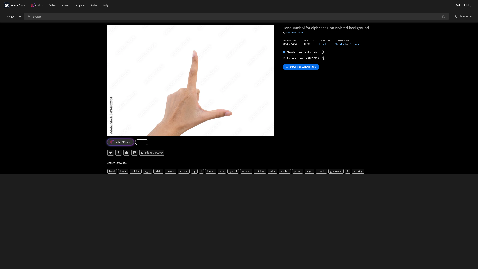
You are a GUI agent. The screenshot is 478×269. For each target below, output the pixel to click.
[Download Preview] (118, 153)
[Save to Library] (110, 153)
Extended (355, 44)
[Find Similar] (126, 153)
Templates (80, 5)
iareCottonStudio (294, 32)
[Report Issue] (134, 153)
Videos (52, 5)
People (323, 44)
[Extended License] (323, 58)
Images (65, 5)
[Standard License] (322, 52)
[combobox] (236, 16)
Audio (94, 5)
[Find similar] (443, 16)
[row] (112, 171)
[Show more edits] (141, 142)
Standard (340, 44)
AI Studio (39, 5)
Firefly (105, 5)
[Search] (29, 16)
